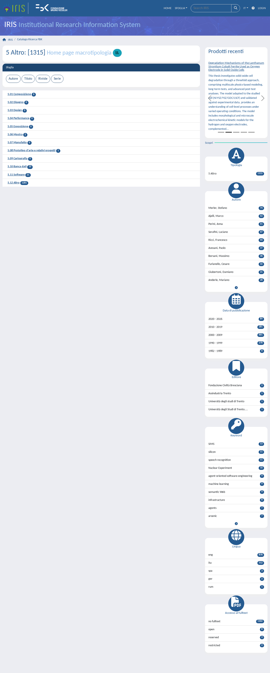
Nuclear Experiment (235, 468)
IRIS (10, 40)
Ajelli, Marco (235, 216)
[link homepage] (15, 8)
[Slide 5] (251, 132)
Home (167, 8)
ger (235, 578)
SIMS (235, 444)
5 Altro (235, 173)
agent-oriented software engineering (235, 476)
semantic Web (235, 492)
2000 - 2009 (235, 335)
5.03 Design (15, 110)
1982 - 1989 (235, 351)
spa (235, 570)
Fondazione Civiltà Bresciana (235, 385)
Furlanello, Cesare (235, 264)
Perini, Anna (235, 224)
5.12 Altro (14, 182)
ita (235, 562)
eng (235, 554)
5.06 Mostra (15, 134)
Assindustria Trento (235, 393)
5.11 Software (16, 174)
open (235, 629)
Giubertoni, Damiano (235, 272)
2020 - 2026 (235, 319)
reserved (235, 637)
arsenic (235, 516)
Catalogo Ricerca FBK (29, 39)
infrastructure (235, 500)
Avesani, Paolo (235, 248)
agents (235, 508)
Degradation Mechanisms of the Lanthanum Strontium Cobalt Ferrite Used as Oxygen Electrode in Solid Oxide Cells (236, 67)
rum (235, 587)
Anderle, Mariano (235, 280)
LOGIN (262, 8)
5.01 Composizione (19, 94)
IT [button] (244, 8)
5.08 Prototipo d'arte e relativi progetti (31, 150)
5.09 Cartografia (17, 158)
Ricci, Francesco (235, 240)
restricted (235, 645)
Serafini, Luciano (235, 232)
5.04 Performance (18, 118)
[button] (236, 288)
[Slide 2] (228, 132)
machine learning (235, 484)
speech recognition (235, 460)
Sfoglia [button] (180, 8)
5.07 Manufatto (17, 142)
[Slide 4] (244, 132)
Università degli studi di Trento (235, 401)
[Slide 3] (236, 132)
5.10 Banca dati (17, 166)
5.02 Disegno (16, 102)
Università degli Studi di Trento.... (235, 409)
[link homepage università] (53, 8)
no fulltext (235, 621)
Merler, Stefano (235, 208)
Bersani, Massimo (235, 256)
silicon (235, 452)
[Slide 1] (221, 132)
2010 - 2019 (235, 327)
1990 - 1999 (235, 343)
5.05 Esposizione (18, 126)
